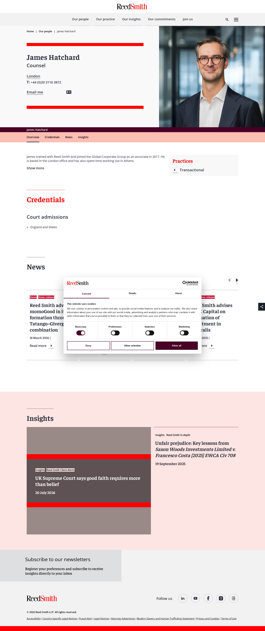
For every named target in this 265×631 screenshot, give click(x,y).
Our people (80, 19)
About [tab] (178, 293)
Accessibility (34, 618)
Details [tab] (132, 293)
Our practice (105, 19)
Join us (188, 19)
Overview (33, 137)
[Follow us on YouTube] (195, 598)
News (69, 137)
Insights (83, 137)
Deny (88, 345)
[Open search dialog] (227, 20)
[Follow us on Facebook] (208, 598)
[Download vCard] (68, 92)
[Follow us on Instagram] (221, 598)
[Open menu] (236, 20)
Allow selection (132, 345)
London (33, 76)
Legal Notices (101, 618)
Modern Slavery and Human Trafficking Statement (165, 618)
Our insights (131, 19)
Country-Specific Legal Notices (59, 618)
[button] (237, 280)
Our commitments (161, 19)
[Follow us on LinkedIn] (182, 598)
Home (30, 31)
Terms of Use (228, 618)
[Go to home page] (132, 6)
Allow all (176, 345)
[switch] (115, 332)
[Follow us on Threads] (233, 598)
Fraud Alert (85, 618)
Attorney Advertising (123, 618)
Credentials (52, 137)
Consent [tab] (86, 293)
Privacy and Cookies (207, 618)
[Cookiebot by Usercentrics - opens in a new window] (184, 283)
